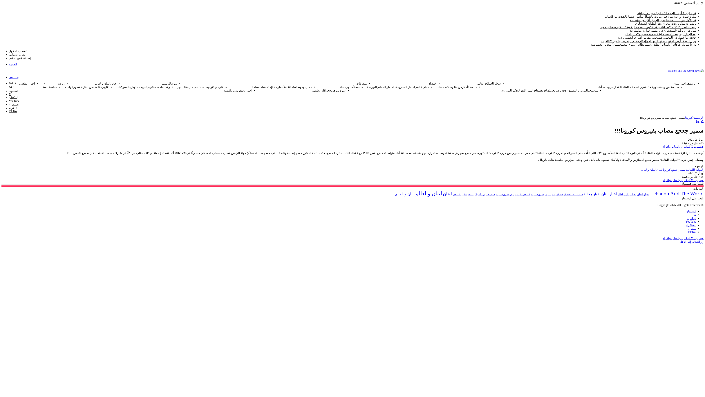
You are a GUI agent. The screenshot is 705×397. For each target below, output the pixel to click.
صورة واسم (72, 87)
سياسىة (472, 87)
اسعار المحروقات (404, 87)
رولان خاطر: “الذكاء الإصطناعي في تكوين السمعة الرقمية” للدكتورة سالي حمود (648, 27)
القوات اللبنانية (695, 169)
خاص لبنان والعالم (106, 83)
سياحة (255, 87)
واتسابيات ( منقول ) (158, 87)
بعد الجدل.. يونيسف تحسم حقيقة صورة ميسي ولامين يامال (660, 34)
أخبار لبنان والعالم (627, 194)
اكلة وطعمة (319, 90)
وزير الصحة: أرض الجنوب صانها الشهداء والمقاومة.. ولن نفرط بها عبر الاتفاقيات (648, 41)
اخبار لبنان (680, 83)
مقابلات (97, 87)
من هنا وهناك (454, 87)
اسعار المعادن (385, 87)
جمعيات (441, 87)
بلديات (547, 90)
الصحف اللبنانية (630, 87)
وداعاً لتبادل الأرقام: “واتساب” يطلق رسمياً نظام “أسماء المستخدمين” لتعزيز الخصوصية (643, 44)
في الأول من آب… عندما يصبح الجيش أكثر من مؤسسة (663, 20)
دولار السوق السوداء (505, 195)
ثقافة (286, 87)
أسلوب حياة (346, 87)
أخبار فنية (277, 87)
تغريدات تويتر (139, 87)
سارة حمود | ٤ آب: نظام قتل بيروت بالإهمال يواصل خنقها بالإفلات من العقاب (650, 16)
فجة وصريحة (559, 90)
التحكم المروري (510, 90)
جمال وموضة (304, 87)
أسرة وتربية (339, 90)
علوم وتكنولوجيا (214, 87)
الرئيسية (691, 83)
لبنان (659, 169)
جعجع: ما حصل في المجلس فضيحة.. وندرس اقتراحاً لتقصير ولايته (656, 37)
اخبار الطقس (27, 83)
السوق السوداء (537, 194)
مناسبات (593, 90)
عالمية (46, 87)
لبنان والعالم (648, 169)
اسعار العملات (492, 83)
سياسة (674, 87)
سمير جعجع (678, 169)
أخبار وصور (245, 90)
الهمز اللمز (526, 90)
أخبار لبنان (643, 194)
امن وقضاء (663, 87)
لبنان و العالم (405, 194)
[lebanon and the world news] (686, 70)
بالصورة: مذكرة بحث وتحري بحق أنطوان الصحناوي (665, 23)
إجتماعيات (265, 87)
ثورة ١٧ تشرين (648, 87)
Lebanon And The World (677, 193)
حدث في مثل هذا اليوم (191, 87)
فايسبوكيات (124, 87)
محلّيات (600, 87)
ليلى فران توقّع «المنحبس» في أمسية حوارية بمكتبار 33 (663, 30)
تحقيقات (538, 90)
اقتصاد (433, 83)
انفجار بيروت (613, 87)
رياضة (61, 83)
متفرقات (361, 83)
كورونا (38, 83)
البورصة (372, 87)
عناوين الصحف (460, 194)
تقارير (105, 87)
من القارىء (86, 87)
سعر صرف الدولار (484, 194)
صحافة (470, 195)
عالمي (418, 87)
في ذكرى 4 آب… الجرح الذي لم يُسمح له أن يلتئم (666, 13)
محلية (53, 87)
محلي (425, 87)
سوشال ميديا (169, 83)
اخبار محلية (592, 194)
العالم (480, 83)
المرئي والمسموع (577, 90)
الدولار (548, 194)
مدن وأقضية (231, 90)
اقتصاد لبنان (557, 194)
